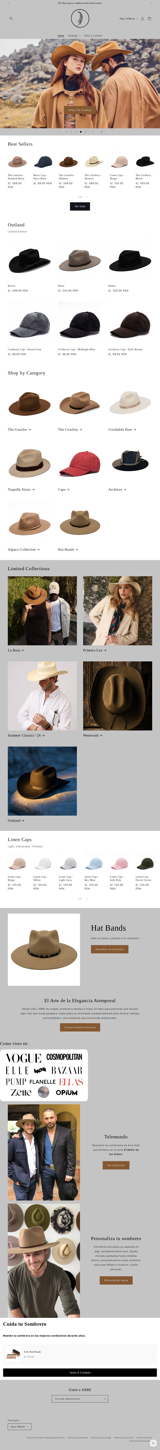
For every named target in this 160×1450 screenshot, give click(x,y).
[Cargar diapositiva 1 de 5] (66, 132)
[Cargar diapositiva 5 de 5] (85, 132)
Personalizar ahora (116, 1280)
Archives (115, 489)
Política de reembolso (78, 1438)
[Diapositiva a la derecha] (86, 197)
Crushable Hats (120, 429)
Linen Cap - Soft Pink (117, 878)
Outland (14, 820)
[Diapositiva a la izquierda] (73, 197)
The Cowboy (68, 429)
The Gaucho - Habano (67, 177)
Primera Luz (92, 650)
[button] (11, 18)
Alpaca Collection (22, 549)
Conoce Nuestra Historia (80, 1027)
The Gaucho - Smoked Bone (16, 177)
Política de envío (144, 1438)
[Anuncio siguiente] (151, 3)
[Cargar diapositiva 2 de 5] (71, 132)
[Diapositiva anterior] (59, 131)
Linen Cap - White (40, 878)
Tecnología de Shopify (54, 1438)
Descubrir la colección (110, 949)
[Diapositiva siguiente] (93, 131)
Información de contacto (141, 1441)
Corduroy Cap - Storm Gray (24, 349)
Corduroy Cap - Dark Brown (125, 349)
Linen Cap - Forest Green (143, 878)
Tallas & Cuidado (80, 1372)
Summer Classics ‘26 (24, 735)
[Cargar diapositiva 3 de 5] (76, 132)
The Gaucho (17, 429)
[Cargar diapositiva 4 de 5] (80, 132)
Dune (61, 285)
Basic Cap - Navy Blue (40, 177)
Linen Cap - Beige (117, 177)
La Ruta (14, 650)
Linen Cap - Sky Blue (92, 878)
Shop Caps (93, 110)
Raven (11, 285)
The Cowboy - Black (144, 177)
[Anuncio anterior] (8, 3)
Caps (62, 489)
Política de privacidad (101, 1438)
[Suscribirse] (104, 1399)
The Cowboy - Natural (93, 177)
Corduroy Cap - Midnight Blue (76, 349)
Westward (90, 735)
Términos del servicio (124, 1438)
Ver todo (80, 206)
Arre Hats (39, 1438)
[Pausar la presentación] (101, 131)
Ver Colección (116, 1165)
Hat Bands (66, 549)
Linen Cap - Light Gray (66, 878)
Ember (112, 285)
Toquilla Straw (19, 489)
